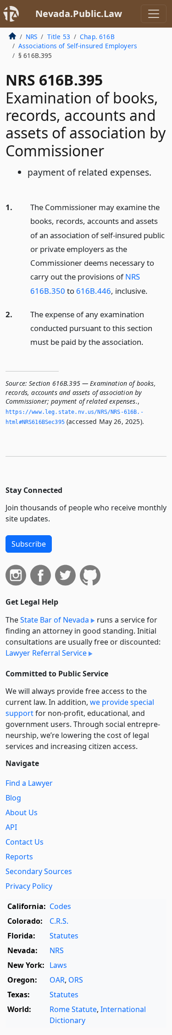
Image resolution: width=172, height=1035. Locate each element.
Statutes (64, 936)
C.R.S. (59, 921)
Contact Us (25, 842)
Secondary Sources (39, 871)
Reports (19, 857)
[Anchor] (152, 290)
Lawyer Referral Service (46, 653)
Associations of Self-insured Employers (77, 45)
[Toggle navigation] (153, 14)
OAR (57, 980)
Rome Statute (73, 1009)
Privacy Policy (29, 886)
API (11, 827)
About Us (22, 812)
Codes (60, 906)
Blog (13, 798)
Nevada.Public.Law (78, 13)
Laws (58, 965)
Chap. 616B (97, 36)
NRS (31, 36)
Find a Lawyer (29, 783)
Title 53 (58, 36)
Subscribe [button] (28, 544)
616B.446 (93, 291)
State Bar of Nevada (54, 620)
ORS (75, 980)
